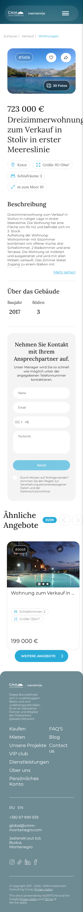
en (20, 807)
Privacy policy (43, 889)
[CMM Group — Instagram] (12, 864)
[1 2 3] (43, 564)
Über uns (19, 770)
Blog (54, 737)
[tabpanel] (43, 564)
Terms (48, 899)
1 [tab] (39, 584)
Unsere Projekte (27, 745)
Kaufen (17, 729)
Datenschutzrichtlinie (35, 491)
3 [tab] (47, 584)
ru (12, 807)
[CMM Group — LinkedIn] (27, 864)
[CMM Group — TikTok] (20, 864)
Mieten (17, 737)
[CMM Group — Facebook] (35, 864)
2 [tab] (43, 584)
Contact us (58, 748)
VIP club (18, 753)
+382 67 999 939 (24, 817)
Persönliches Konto (24, 781)
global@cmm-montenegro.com (25, 827)
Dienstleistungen (29, 762)
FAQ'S (56, 729)
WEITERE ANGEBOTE (38, 656)
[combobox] (18, 422)
